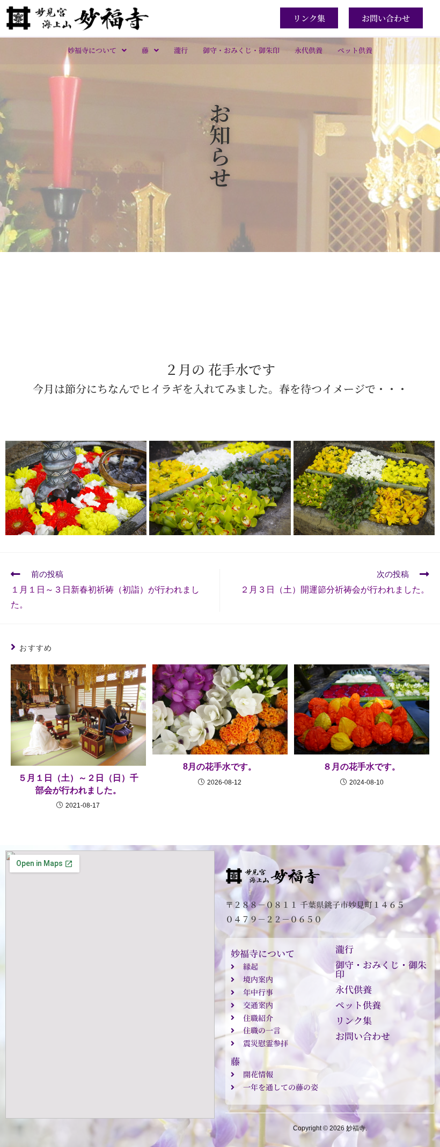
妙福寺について (92, 50)
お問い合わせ (362, 1035)
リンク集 (353, 1020)
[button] (97, 50)
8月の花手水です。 (219, 766)
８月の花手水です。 (361, 766)
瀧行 (181, 50)
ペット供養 (355, 50)
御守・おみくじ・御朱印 (241, 50)
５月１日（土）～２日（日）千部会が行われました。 (78, 783)
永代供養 (308, 50)
